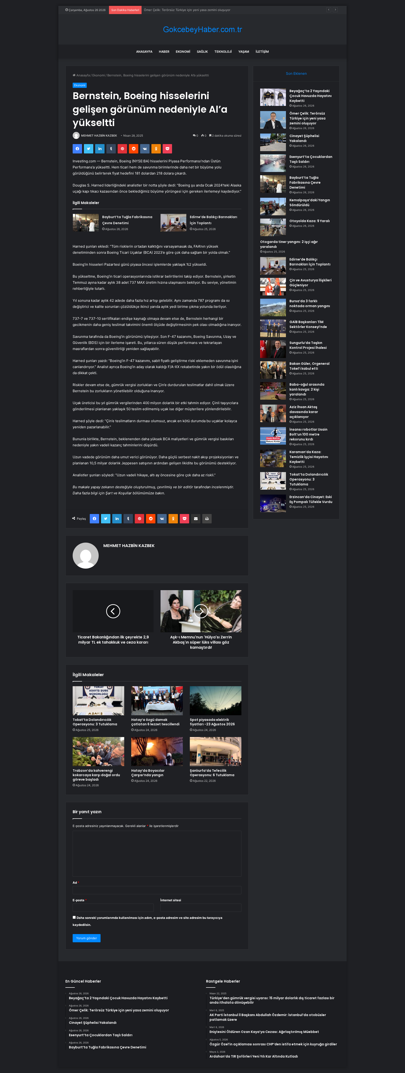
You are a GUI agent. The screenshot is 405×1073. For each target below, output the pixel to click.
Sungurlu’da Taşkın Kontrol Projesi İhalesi (308, 345)
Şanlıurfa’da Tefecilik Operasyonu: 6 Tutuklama (212, 772)
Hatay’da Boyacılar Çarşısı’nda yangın (148, 772)
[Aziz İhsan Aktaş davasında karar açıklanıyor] (273, 413)
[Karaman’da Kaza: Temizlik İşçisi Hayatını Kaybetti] (273, 458)
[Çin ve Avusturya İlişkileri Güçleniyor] (273, 286)
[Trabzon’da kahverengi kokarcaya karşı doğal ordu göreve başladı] (98, 751)
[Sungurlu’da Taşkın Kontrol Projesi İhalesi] (273, 349)
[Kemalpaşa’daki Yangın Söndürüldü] (273, 206)
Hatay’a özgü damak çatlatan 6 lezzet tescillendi (155, 722)
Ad (76, 882)
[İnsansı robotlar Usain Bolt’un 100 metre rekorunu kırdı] (273, 436)
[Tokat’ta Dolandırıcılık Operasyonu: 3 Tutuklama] (98, 700)
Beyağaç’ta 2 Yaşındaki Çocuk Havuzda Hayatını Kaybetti (310, 96)
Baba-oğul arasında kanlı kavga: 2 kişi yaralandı (306, 389)
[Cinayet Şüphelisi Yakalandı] (273, 142)
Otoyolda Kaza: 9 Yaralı (309, 221)
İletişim (262, 51)
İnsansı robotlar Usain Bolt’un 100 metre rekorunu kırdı (308, 434)
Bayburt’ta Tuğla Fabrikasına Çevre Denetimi (305, 182)
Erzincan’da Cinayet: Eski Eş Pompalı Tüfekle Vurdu (310, 499)
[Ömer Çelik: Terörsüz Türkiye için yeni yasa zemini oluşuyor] (273, 120)
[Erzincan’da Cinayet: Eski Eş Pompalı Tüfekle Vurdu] (273, 503)
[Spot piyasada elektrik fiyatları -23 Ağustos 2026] (215, 700)
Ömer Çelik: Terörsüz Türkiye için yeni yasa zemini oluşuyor (307, 118)
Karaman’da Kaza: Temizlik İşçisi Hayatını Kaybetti (308, 457)
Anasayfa (144, 51)
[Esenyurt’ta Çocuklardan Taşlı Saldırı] (273, 163)
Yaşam (243, 51)
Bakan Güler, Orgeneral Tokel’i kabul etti (309, 366)
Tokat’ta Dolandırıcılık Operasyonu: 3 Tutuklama (95, 722)
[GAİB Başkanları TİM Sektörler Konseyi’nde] (273, 328)
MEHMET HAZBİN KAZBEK (99, 135)
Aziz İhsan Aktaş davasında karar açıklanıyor (303, 412)
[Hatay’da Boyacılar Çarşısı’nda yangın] (157, 751)
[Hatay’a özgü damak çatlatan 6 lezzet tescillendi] (157, 700)
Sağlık (202, 51)
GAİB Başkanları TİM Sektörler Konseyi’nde (308, 324)
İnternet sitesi (170, 900)
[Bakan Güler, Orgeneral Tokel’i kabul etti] (273, 370)
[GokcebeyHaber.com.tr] (202, 29)
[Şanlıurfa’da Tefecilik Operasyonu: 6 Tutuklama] (215, 751)
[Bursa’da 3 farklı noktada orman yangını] (273, 307)
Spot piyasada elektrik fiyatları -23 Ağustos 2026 (212, 722)
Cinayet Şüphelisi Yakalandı (164, 10)
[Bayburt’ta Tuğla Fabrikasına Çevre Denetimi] (86, 222)
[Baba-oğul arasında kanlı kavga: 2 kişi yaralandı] (273, 391)
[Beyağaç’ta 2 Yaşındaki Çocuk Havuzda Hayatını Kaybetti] (273, 97)
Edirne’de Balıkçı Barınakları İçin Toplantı (309, 262)
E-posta (80, 900)
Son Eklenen (296, 73)
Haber (164, 51)
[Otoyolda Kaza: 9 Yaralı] (273, 227)
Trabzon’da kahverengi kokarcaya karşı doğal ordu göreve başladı (96, 775)
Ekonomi (183, 51)
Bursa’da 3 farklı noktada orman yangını (309, 303)
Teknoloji (223, 51)
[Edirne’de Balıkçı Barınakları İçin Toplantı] (173, 222)
